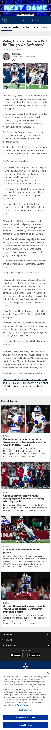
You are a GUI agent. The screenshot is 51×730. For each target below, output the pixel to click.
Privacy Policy (22, 705)
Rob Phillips (16, 54)
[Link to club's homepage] (5, 19)
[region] (25, 699)
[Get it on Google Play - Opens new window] (34, 656)
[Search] (43, 20)
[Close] (48, 673)
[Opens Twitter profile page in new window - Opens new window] (13, 59)
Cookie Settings (25, 710)
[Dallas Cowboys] (25, 667)
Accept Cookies (25, 725)
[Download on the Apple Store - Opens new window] (16, 655)
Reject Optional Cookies (25, 717)
